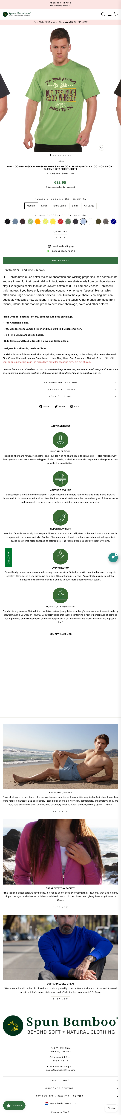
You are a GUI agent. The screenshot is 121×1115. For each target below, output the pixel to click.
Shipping (50, 187)
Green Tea (30, 221)
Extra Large (59, 205)
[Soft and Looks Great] (60, 947)
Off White (91, 221)
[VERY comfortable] (60, 756)
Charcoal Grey (106, 221)
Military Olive (98, 221)
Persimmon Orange (38, 221)
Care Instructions (60, 389)
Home (60, 161)
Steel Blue (15, 221)
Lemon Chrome (53, 221)
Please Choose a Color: (60, 215)
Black (7, 221)
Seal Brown (23, 221)
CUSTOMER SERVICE (59, 1088)
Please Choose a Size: (58, 199)
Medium (31, 205)
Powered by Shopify (60, 1112)
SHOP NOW (80, 22)
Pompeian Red (60, 221)
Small (75, 205)
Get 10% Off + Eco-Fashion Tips (60, 1096)
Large (44, 205)
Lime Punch (45, 221)
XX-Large (89, 205)
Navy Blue (75, 221)
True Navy (113, 221)
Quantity (60, 231)
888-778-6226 (60, 1060)
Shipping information (60, 382)
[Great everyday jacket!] (60, 852)
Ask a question (60, 396)
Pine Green (68, 221)
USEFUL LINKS (60, 1080)
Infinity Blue (83, 221)
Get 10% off (8, 557)
